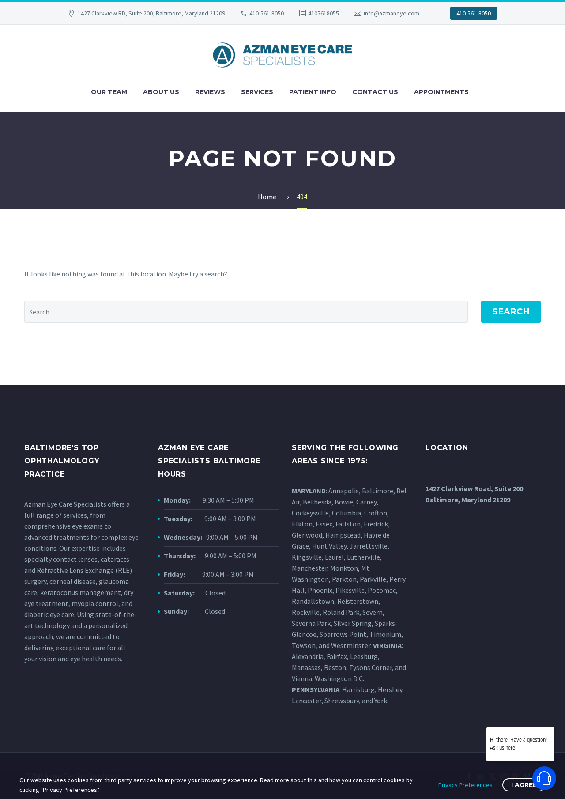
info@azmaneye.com (391, 13)
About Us (161, 92)
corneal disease (72, 581)
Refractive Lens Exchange (75, 570)
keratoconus (59, 592)
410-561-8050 (266, 13)
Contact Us (375, 92)
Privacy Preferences (465, 785)
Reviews (210, 92)
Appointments (441, 92)
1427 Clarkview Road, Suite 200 (474, 488)
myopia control (95, 603)
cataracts (115, 559)
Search (511, 312)
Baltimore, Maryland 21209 (468, 499)
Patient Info (312, 92)
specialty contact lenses (61, 559)
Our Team (109, 92)
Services (257, 92)
